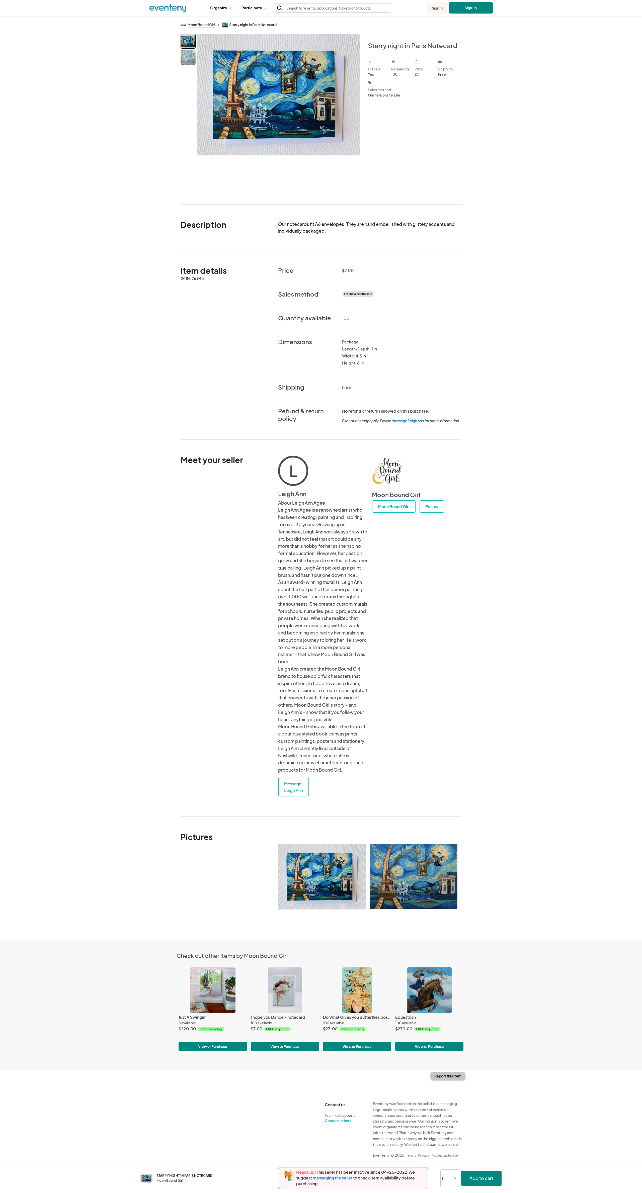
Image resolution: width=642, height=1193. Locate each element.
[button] (222, 8)
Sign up (471, 8)
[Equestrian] (429, 990)
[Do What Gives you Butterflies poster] (357, 990)
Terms (411, 1155)
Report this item (447, 1076)
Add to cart (481, 1178)
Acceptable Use (445, 1155)
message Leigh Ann (408, 420)
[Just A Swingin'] (213, 990)
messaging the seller (332, 1177)
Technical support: (340, 1118)
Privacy (424, 1155)
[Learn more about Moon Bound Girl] (387, 471)
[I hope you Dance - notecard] (285, 990)
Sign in (437, 8)
